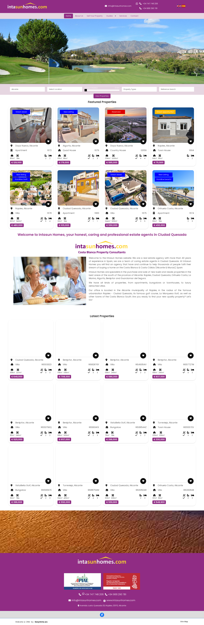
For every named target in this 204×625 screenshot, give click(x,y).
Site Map (184, 621)
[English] (179, 6)
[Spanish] (184, 6)
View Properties (102, 96)
